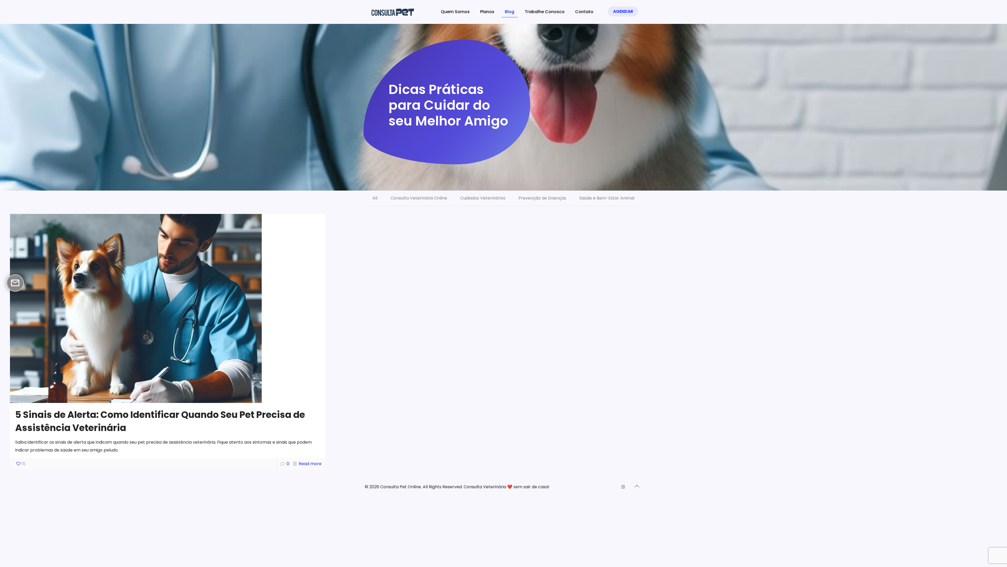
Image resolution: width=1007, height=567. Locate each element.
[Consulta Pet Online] (394, 12)
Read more (310, 464)
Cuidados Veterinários (482, 198)
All (374, 198)
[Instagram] (623, 487)
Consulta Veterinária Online (418, 198)
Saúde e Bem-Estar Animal (606, 198)
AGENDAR (623, 11)
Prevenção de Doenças (542, 198)
